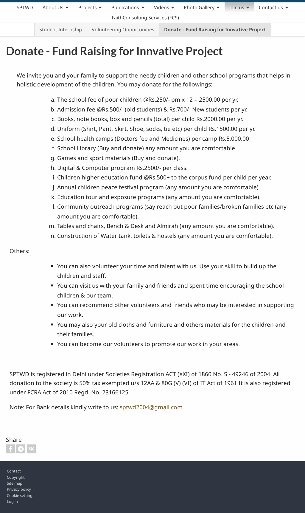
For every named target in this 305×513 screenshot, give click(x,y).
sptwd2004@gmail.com (151, 407)
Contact (14, 471)
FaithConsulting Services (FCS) (145, 17)
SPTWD (25, 7)
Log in (12, 501)
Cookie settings (20, 495)
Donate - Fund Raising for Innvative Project (215, 29)
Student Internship (60, 29)
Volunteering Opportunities (123, 29)
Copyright (16, 477)
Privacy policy (19, 489)
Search (191, 18)
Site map (14, 483)
